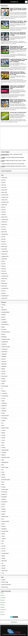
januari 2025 (4, 192)
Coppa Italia (4, 354)
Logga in (3, 579)
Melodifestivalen (5, 462)
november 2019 (5, 288)
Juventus (3, 430)
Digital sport (4, 363)
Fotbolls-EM (4, 403)
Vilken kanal (19, 75)
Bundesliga (17, 114)
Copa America (4, 349)
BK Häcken (19, 13)
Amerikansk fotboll (5, 312)
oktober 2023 (4, 221)
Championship (21, 114)
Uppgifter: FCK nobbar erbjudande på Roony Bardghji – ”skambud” (12, 158)
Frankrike (4, 408)
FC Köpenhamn (5, 395)
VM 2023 (3, 568)
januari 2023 (4, 231)
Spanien (3, 514)
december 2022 (5, 234)
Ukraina (3, 555)
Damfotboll (4, 356)
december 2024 (5, 194)
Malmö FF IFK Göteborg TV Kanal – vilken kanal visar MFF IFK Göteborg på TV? (18, 101)
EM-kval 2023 (4, 376)
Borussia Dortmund (6, 331)
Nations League (5, 467)
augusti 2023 (4, 224)
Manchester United (6, 457)
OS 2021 (3, 477)
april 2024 (4, 214)
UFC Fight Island (5, 553)
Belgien (3, 326)
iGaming (3, 420)
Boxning (3, 334)
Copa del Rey (4, 351)
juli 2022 (3, 236)
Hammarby (24, 64)
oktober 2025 (4, 177)
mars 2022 (4, 244)
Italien (3, 425)
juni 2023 (3, 226)
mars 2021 (4, 271)
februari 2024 (4, 217)
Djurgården (24, 37)
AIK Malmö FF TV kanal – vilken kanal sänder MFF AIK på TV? (18, 22)
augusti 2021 (4, 258)
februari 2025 (4, 189)
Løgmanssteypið (19, 91)
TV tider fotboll (3, 597)
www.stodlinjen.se (14, 634)
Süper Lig (22, 116)
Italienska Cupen (5, 427)
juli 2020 (3, 281)
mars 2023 (4, 229)
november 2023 (5, 219)
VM (2, 563)
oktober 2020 (4, 278)
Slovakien (4, 509)
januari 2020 (4, 285)
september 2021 (5, 256)
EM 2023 (3, 371)
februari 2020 (4, 283)
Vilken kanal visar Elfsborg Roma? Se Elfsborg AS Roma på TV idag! (18, 73)
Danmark (3, 358)
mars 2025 (4, 187)
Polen (3, 484)
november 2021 (5, 251)
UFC (3, 543)
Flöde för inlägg (5, 582)
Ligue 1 (18, 115)
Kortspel (3, 435)
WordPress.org (5, 587)
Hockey (3, 413)
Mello (3, 459)
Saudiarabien (4, 501)
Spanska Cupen (5, 516)
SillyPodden (3, 614)
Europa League (18, 76)
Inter (3, 422)
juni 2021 (3, 263)
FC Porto (3, 398)
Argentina (4, 314)
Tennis (3, 536)
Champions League (18, 90)
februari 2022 (4, 246)
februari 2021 (4, 273)
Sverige (3, 533)
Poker (3, 482)
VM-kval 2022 (4, 570)
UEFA (3, 541)
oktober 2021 (4, 253)
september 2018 (5, 295)
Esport (3, 383)
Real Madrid (4, 496)
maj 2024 (3, 212)
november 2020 (5, 276)
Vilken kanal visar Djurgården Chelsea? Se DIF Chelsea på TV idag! (18, 34)
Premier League (16, 38)
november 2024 (5, 197)
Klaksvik (14, 91)
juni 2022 (3, 239)
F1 (2, 388)
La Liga (15, 115)
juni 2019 (3, 290)
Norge (3, 472)
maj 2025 (3, 182)
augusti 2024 (4, 204)
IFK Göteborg (19, 104)
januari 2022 (4, 249)
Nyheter (3, 474)
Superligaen (12, 117)
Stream (3, 523)
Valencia (3, 558)
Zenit (3, 573)
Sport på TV (2, 595)
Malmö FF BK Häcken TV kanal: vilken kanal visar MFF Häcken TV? (18, 9)
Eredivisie (12, 115)
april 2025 (4, 185)
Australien (4, 319)
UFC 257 (3, 548)
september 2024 (5, 202)
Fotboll (22, 13)
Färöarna (23, 90)
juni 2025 (3, 180)
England (3, 378)
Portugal (3, 486)
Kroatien (3, 437)
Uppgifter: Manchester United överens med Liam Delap (13, 163)
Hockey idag (3, 602)
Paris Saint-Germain (6, 479)
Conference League (6, 346)
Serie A (16, 116)
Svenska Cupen (16, 14)
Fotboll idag (18, 36)
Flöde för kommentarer (6, 584)
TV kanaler (18, 12)
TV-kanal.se (14, 2)
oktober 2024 (4, 199)
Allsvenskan (14, 13)
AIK (24, 23)
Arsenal (3, 317)
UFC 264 (3, 550)
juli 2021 (3, 261)
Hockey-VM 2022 (5, 415)
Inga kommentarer (23, 14)
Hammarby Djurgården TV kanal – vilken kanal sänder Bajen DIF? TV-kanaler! (18, 60)
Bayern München (5, 324)
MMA (3, 464)
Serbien (3, 504)
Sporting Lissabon (5, 521)
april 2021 (4, 268)
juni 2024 (3, 209)
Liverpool (3, 447)
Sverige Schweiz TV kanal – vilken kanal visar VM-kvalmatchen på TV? (12, 155)
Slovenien (4, 511)
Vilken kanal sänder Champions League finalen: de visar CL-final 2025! (14, 166)
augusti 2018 (4, 298)
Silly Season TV (3, 609)
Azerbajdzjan (4, 322)
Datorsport (4, 361)
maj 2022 (3, 241)
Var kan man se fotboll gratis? (18, 112)
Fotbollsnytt (2, 604)
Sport (12, 14)
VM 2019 (3, 565)
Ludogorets (4, 452)
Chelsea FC (19, 37)
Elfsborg (13, 76)
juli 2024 (3, 207)
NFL (2, 469)
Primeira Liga (12, 116)
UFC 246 (3, 546)
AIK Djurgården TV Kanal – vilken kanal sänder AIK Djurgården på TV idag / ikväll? (18, 47)
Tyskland (3, 538)
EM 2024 (3, 373)
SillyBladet (2, 607)
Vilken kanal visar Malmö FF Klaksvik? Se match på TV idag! (17, 87)
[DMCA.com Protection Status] (14, 617)
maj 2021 (3, 266)
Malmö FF (19, 24)
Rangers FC (4, 494)
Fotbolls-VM (4, 405)
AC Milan (3, 304)
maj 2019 (3, 293)
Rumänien (4, 499)
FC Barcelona (4, 393)
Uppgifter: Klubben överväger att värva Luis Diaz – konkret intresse (13, 161)
